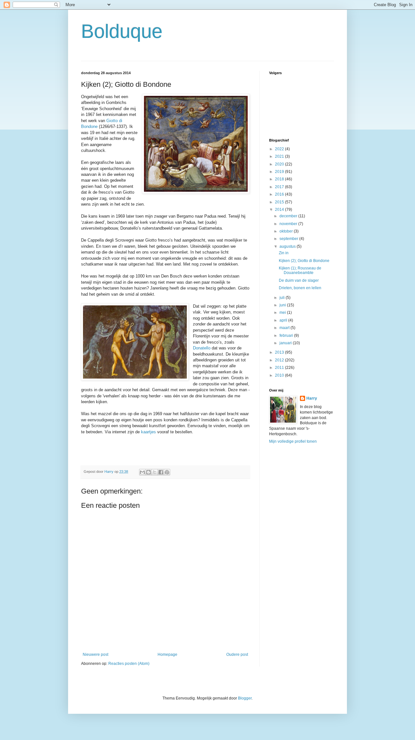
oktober (286, 231)
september (289, 238)
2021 (280, 156)
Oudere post (237, 654)
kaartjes (148, 431)
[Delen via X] (154, 472)
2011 (280, 367)
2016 (280, 194)
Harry (311, 398)
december (288, 216)
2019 (280, 171)
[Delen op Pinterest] (167, 472)
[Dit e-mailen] (142, 472)
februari (286, 335)
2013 (280, 352)
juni (283, 305)
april (283, 320)
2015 (280, 202)
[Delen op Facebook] (161, 472)
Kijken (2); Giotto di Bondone (304, 260)
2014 (280, 209)
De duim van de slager (299, 280)
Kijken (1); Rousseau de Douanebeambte (300, 270)
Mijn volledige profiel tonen (293, 441)
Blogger (245, 698)
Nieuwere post (95, 654)
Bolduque (121, 31)
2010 (280, 375)
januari (286, 343)
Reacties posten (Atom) (128, 663)
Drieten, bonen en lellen (300, 288)
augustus (288, 246)
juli (282, 297)
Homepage (167, 654)
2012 (280, 360)
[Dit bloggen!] (148, 472)
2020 (280, 164)
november (288, 224)
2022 (280, 149)
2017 (280, 187)
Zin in (284, 253)
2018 (280, 179)
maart (284, 327)
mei (283, 312)
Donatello (201, 348)
